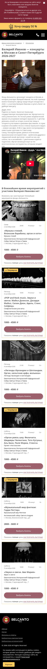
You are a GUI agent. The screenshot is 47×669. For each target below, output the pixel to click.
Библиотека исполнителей (12, 641)
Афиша (4, 629)
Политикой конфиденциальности (16, 658)
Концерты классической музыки (12, 35)
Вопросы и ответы (9, 635)
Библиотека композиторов (12, 638)
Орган (4, 632)
